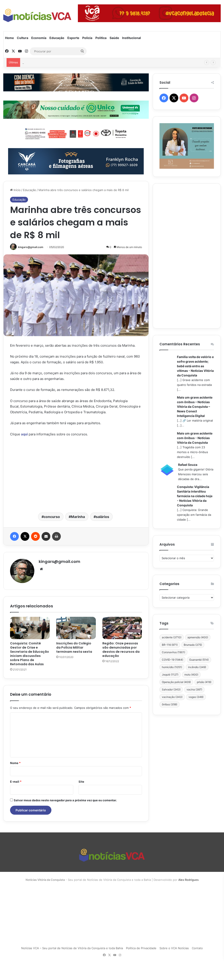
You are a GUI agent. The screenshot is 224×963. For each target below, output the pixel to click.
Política (101, 38)
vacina (194, 689)
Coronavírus (173, 652)
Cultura (22, 38)
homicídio (172, 667)
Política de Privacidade (141, 948)
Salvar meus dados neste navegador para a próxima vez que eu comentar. (65, 800)
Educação (56, 38)
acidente (171, 637)
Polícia (87, 38)
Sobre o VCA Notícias (174, 948)
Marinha (78, 516)
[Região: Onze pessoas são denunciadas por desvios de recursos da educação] (122, 628)
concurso (52, 516)
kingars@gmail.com (30, 247)
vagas (196, 697)
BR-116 (170, 644)
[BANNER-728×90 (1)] (76, 133)
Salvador (171, 689)
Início (17, 190)
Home (9, 38)
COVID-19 (172, 659)
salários (102, 516)
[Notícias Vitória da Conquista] (37, 15)
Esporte (73, 38)
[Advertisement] (76, 474)
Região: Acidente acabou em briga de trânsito (53, 62)
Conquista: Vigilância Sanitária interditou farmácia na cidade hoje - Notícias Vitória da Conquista (194, 496)
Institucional (131, 38)
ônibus (169, 704)
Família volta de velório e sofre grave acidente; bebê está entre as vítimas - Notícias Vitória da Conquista (195, 366)
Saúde (114, 38)
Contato (197, 948)
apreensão (197, 637)
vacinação (172, 697)
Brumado (193, 644)
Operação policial (176, 682)
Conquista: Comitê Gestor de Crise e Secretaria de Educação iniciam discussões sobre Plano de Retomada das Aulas (29, 653)
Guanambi (199, 659)
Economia (38, 38)
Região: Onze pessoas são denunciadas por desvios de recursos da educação (121, 649)
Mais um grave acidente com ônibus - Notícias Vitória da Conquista (194, 437)
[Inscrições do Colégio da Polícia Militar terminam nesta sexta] (76, 628)
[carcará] (76, 161)
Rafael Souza (187, 464)
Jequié (170, 674)
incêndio (197, 667)
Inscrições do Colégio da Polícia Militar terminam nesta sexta (74, 647)
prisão (204, 682)
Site (81, 781)
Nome (15, 763)
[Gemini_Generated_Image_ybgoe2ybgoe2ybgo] (76, 109)
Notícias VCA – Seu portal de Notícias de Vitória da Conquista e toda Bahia (72, 948)
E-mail (15, 781)
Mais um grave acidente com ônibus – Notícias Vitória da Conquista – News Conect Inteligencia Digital (194, 406)
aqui (24, 434)
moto (191, 674)
